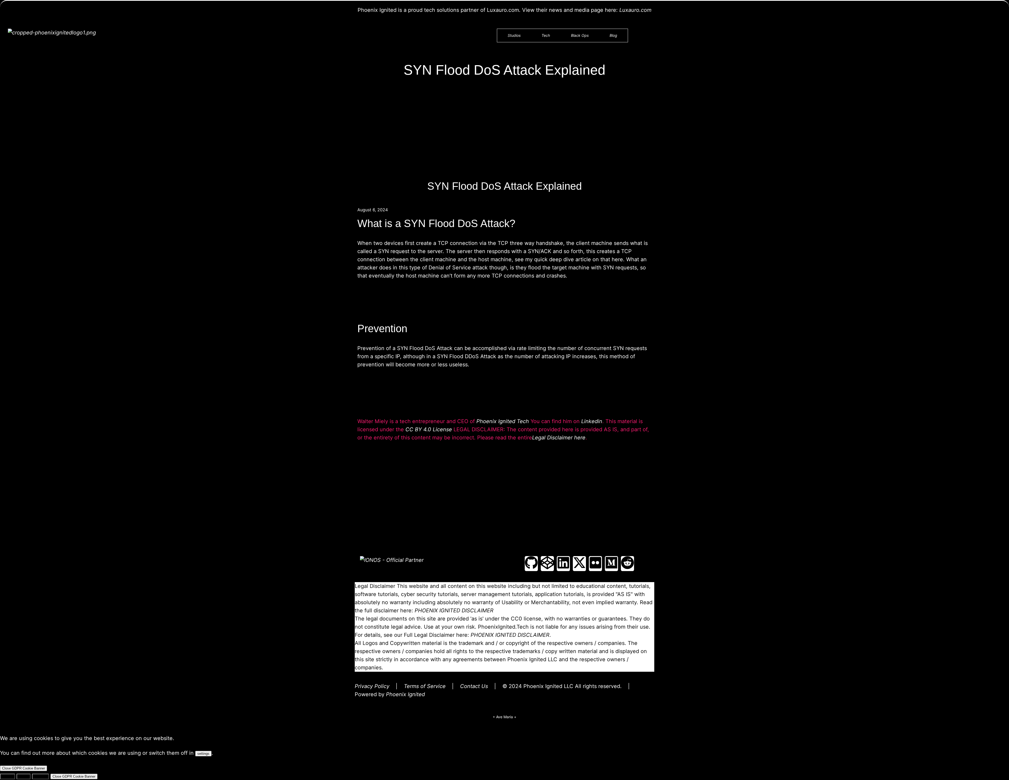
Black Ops (580, 35)
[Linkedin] (563, 563)
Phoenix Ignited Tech (502, 421)
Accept (7, 776)
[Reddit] (627, 563)
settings (203, 754)
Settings (40, 776)
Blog (613, 35)
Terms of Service (425, 686)
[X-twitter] (579, 563)
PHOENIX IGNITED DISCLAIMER (454, 610)
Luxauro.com (635, 10)
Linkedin (591, 421)
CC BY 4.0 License (428, 429)
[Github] (531, 563)
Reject (23, 776)
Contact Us (474, 686)
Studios (514, 35)
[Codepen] (547, 563)
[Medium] (611, 563)
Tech (546, 35)
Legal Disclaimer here (558, 437)
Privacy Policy (372, 686)
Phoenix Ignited (405, 694)
